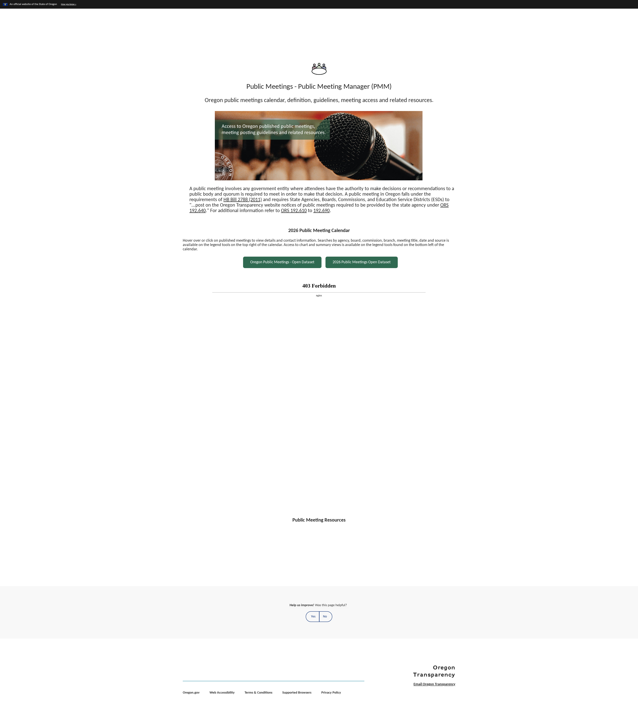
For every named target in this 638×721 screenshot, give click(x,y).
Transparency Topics (439, 23)
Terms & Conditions (258, 692)
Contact (571, 23)
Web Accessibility (222, 692)
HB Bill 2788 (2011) (242, 199)
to (305, 210)
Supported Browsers (296, 692)
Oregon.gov (191, 692)
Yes (313, 616)
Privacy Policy (331, 692)
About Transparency (535, 23)
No (325, 616)
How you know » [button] (68, 4)
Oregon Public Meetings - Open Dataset (282, 262)
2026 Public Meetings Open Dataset (362, 262)
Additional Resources (487, 23)
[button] (598, 24)
